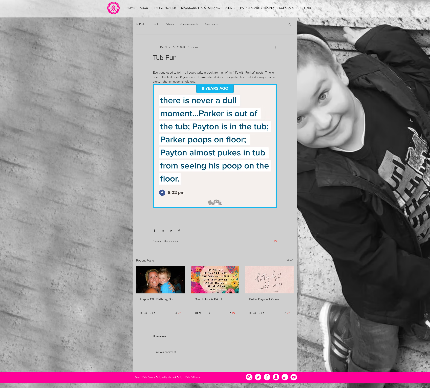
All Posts (140, 24)
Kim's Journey (212, 24)
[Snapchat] (276, 377)
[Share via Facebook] (154, 230)
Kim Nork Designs (176, 377)
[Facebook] (267, 377)
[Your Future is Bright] (215, 279)
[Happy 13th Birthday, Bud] (160, 279)
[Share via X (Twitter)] (162, 230)
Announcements (189, 24)
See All (290, 259)
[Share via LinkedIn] (171, 230)
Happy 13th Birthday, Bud (157, 299)
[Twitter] (258, 377)
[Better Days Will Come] (269, 279)
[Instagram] (249, 377)
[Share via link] (179, 230)
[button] (289, 24)
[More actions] (275, 47)
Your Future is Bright (208, 299)
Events (155, 24)
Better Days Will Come (264, 299)
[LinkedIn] (285, 377)
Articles (170, 24)
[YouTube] (293, 377)
